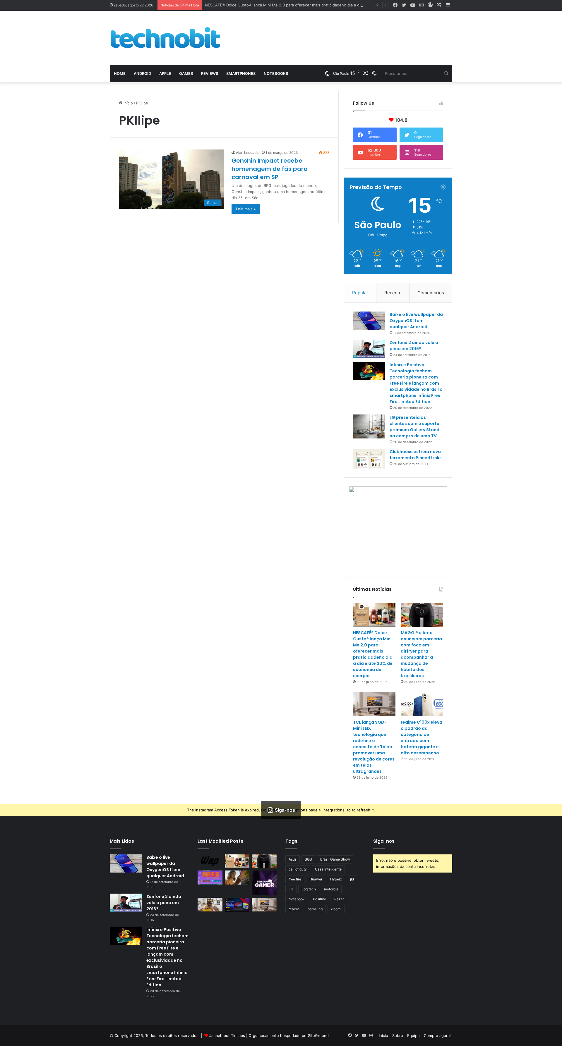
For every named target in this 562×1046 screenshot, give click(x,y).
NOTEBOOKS (276, 73)
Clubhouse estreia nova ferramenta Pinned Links (416, 455)
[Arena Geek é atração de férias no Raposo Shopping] (210, 877)
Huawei (315, 879)
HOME (120, 73)
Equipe (413, 1035)
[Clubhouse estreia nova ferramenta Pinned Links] (369, 459)
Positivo (319, 899)
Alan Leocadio (247, 152)
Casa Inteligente (328, 869)
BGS (308, 859)
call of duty (298, 869)
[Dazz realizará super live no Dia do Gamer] (264, 882)
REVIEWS (209, 73)
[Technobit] (165, 38)
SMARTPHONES (241, 73)
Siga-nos (384, 841)
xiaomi (336, 909)
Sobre (397, 1035)
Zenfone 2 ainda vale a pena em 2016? (414, 346)
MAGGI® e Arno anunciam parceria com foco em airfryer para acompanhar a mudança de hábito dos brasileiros (421, 654)
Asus (293, 859)
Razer (339, 899)
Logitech (308, 889)
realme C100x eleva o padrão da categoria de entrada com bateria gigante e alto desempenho (421, 737)
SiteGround (318, 1035)
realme (294, 909)
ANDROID (142, 73)
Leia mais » (246, 209)
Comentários (430, 292)
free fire (295, 879)
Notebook (297, 899)
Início (127, 103)
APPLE (165, 73)
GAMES (186, 73)
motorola (331, 889)
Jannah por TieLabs (227, 1035)
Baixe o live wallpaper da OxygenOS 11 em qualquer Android (416, 321)
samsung (315, 909)
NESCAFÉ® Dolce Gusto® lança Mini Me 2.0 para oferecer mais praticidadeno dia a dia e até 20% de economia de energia (316, 5)
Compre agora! (437, 1035)
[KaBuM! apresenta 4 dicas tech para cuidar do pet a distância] (210, 904)
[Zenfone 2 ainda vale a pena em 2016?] (369, 349)
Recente (393, 292)
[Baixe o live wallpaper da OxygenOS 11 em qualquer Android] (369, 321)
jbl (352, 879)
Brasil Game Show (335, 859)
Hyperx (336, 879)
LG (291, 889)
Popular (360, 292)
